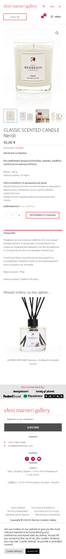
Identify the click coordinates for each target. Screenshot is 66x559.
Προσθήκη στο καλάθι (43, 215)
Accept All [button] (32, 551)
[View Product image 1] (10, 116)
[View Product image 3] (42, 116)
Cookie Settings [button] (14, 551)
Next (61, 115)
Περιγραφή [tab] (9, 233)
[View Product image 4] (58, 116)
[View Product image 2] (26, 116)
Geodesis (19, 148)
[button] (43, 6)
